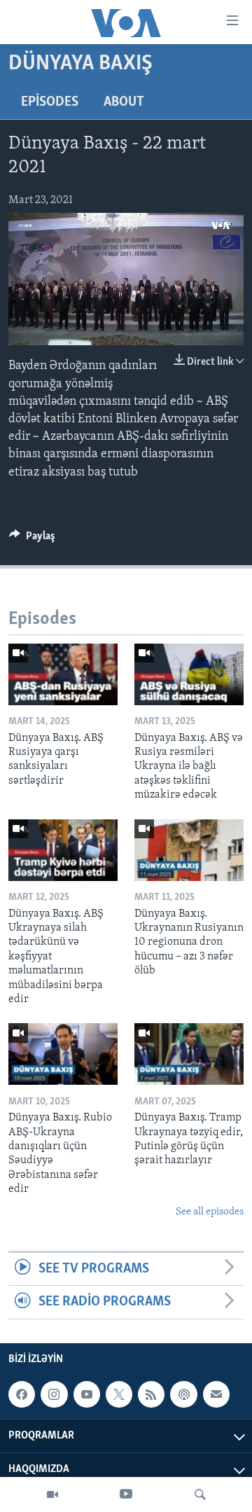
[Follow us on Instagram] (54, 1394)
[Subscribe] (216, 1394)
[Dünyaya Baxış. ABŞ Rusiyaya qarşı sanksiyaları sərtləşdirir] (63, 674)
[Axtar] (200, 1494)
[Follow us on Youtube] (87, 1394)
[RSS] (151, 1394)
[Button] (32, 539)
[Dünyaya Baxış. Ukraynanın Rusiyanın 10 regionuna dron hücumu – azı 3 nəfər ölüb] (189, 850)
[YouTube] (126, 1494)
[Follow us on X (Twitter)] (119, 1394)
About (124, 102)
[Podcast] (183, 1394)
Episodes (49, 102)
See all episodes (210, 1212)
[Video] (52, 1494)
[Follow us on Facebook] (21, 1394)
